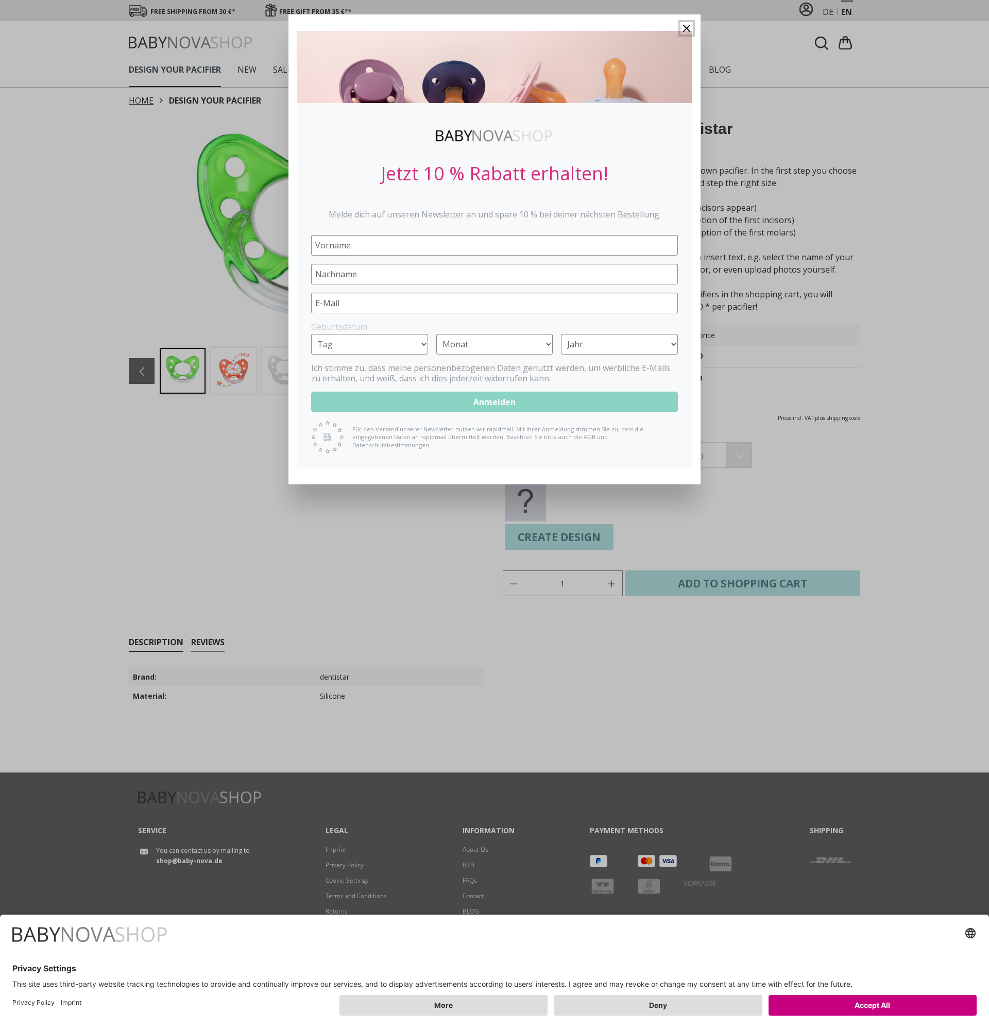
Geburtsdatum (339, 327)
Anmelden (494, 402)
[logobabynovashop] (494, 135)
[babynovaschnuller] (494, 67)
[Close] (686, 28)
